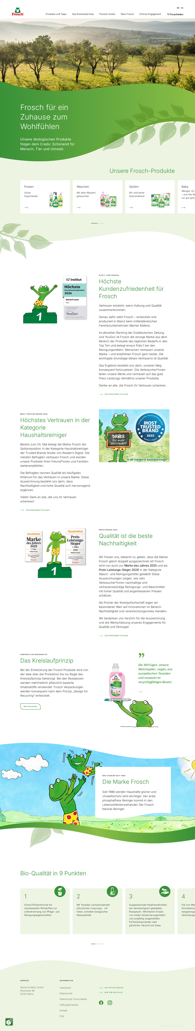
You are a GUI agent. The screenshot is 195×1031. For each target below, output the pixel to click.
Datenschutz (66, 993)
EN (182, 8)
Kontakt (63, 1010)
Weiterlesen (30, 706)
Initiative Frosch (114, 988)
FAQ (62, 1016)
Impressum (65, 987)
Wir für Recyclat (114, 992)
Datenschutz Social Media (73, 999)
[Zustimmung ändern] (9, 1021)
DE (178, 8)
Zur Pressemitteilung (116, 394)
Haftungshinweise (69, 1004)
